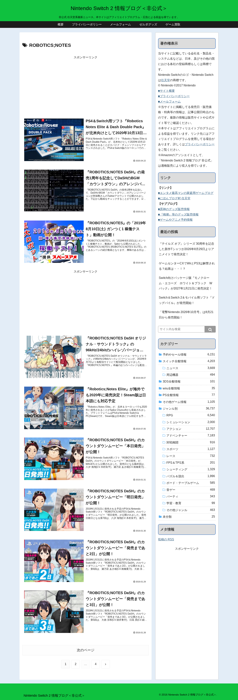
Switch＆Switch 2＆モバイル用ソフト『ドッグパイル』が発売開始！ (187, 300)
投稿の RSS (166, 539)
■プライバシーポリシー (174, 96)
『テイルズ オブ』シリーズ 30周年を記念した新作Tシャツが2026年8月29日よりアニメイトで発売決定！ (186, 249)
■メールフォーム (169, 101)
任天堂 (165, 80)
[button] (210, 329)
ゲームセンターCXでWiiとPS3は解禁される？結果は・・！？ (187, 266)
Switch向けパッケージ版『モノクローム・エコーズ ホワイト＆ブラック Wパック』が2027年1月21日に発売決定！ (185, 283)
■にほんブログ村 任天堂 (174, 198)
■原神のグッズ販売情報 (174, 209)
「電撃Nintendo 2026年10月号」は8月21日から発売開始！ (186, 314)
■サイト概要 (166, 90)
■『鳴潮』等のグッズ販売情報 (178, 214)
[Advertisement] (85, 86)
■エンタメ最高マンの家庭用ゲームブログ (185, 193)
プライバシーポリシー (200, 144)
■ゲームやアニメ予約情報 (175, 219)
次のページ (85, 650)
